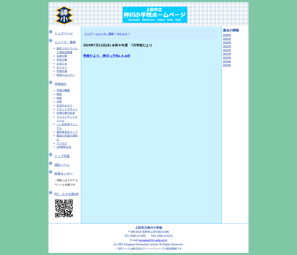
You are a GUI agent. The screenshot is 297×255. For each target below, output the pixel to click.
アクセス (62, 143)
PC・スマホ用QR (67, 194)
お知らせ (62, 63)
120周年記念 (64, 146)
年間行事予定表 (66, 112)
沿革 (59, 101)
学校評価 (62, 71)
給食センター (64, 173)
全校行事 (62, 55)
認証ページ (62, 164)
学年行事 (62, 59)
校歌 (59, 94)
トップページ (64, 33)
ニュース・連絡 (65, 42)
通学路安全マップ (67, 131)
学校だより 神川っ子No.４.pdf (106, 55)
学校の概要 (63, 90)
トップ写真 (62, 156)
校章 (59, 97)
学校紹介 (61, 84)
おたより (62, 67)
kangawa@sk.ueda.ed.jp (152, 240)
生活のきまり (64, 105)
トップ (88, 33)
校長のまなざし (66, 74)
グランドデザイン (67, 109)
